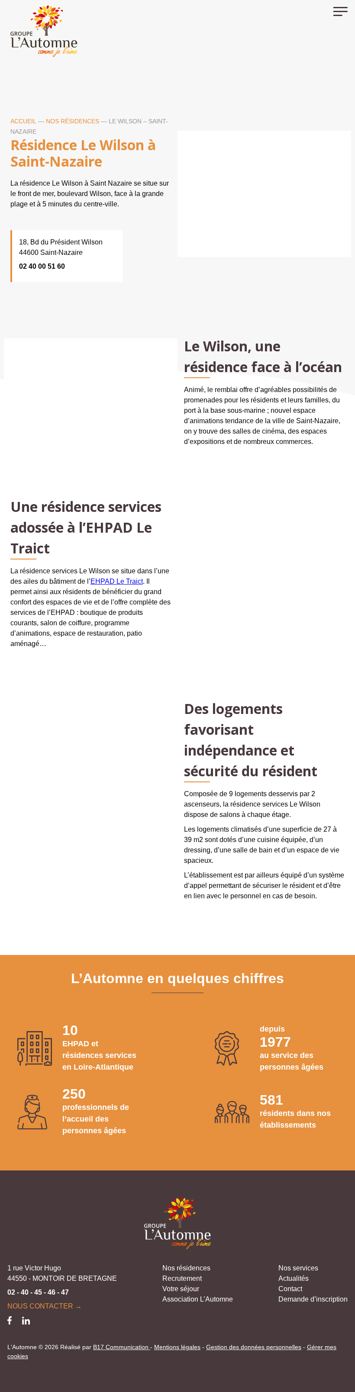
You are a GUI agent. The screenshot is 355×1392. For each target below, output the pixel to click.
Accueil (23, 121)
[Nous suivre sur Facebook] (9, 1320)
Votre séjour (180, 1288)
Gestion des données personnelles (253, 1347)
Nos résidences (72, 121)
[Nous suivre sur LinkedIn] (26, 1320)
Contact (290, 1288)
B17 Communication (121, 1347)
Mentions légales (177, 1347)
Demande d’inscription (313, 1299)
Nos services (298, 1268)
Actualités (293, 1278)
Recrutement (182, 1278)
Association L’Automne (197, 1299)
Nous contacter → (44, 1306)
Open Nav (344, 11)
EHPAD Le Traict (116, 581)
